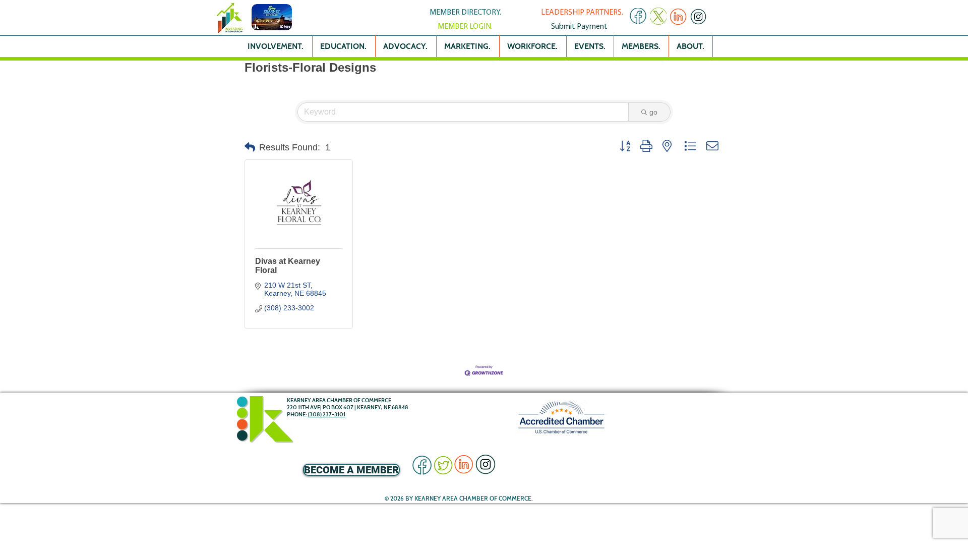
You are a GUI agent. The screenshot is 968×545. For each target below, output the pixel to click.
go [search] (653, 112)
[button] (250, 147)
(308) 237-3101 (326, 414)
